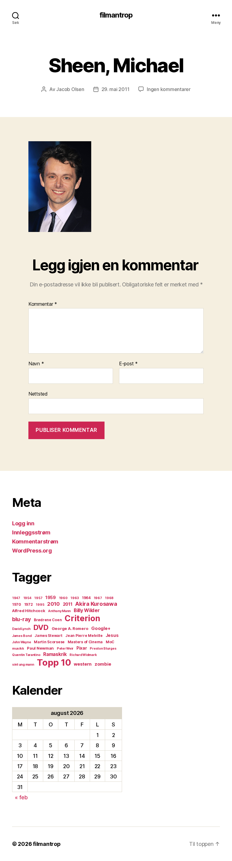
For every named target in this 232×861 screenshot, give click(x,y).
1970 (16, 604)
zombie (103, 664)
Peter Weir (65, 649)
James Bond (21, 636)
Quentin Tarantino (26, 655)
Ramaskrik (55, 654)
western (83, 664)
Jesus (112, 635)
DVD (41, 627)
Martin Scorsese (49, 642)
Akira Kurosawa (96, 603)
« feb (21, 797)
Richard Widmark (83, 655)
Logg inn (23, 523)
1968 (109, 598)
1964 (86, 597)
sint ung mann (23, 665)
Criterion (82, 618)
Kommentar (42, 304)
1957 (38, 598)
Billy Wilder (87, 610)
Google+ (100, 628)
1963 (74, 598)
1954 (27, 598)
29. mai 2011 (116, 89)
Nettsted (38, 393)
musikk (18, 649)
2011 (67, 604)
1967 (98, 598)
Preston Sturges (103, 649)
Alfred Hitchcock (28, 610)
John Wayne (21, 642)
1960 (63, 598)
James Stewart (48, 635)
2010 (53, 604)
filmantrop (116, 15)
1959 (50, 597)
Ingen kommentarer (168, 89)
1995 (40, 605)
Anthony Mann (59, 611)
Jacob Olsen (70, 89)
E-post (128, 364)
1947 (16, 598)
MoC (110, 642)
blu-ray (21, 619)
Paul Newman (40, 648)
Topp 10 (54, 662)
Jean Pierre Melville (84, 635)
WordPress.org (32, 550)
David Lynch (21, 629)
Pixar (81, 648)
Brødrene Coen (48, 620)
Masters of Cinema (85, 642)
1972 (28, 604)
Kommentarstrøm (35, 541)
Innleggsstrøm (31, 532)
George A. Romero (70, 628)
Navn (36, 364)
